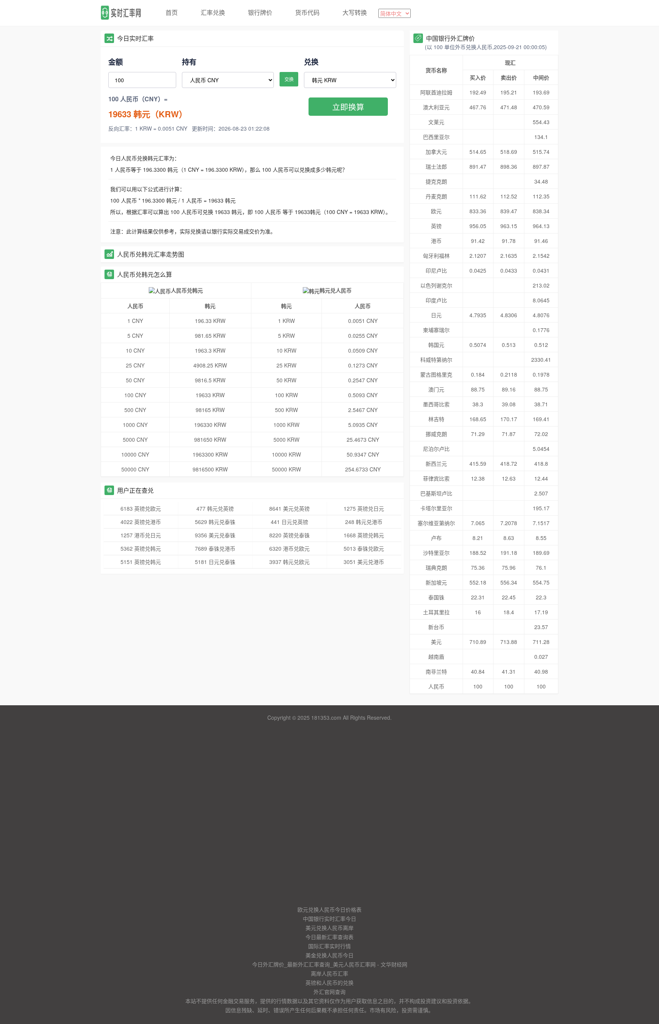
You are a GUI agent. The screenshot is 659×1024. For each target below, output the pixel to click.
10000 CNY (135, 454)
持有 (189, 61)
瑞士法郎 (436, 166)
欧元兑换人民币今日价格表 (329, 909)
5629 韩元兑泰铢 (215, 522)
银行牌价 (260, 12)
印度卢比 (436, 300)
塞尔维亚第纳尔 (436, 523)
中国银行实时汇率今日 (329, 918)
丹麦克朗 (436, 196)
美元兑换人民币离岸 (329, 927)
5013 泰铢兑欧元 (364, 548)
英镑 (436, 226)
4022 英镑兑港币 (141, 522)
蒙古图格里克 (436, 374)
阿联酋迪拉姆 (436, 92)
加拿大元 (436, 151)
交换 (289, 79)
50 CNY (135, 380)
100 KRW (286, 395)
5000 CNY (135, 439)
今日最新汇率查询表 (329, 937)
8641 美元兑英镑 (289, 508)
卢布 (436, 538)
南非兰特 (436, 671)
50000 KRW (286, 469)
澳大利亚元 (436, 107)
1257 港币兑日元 (141, 535)
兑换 (311, 61)
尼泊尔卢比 (436, 448)
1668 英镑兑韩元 (364, 535)
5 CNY (135, 335)
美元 (436, 641)
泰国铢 (436, 597)
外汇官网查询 (329, 991)
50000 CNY (135, 469)
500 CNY (135, 410)
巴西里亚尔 (436, 137)
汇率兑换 (213, 12)
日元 (436, 315)
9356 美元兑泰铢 (215, 535)
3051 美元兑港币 (364, 562)
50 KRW (286, 380)
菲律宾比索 (436, 478)
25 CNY (135, 365)
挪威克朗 (436, 434)
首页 (172, 12)
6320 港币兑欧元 (289, 548)
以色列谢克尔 (436, 285)
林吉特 (436, 419)
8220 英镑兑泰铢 (289, 535)
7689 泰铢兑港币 (215, 548)
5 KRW (286, 335)
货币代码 (307, 12)
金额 (115, 61)
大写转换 (354, 12)
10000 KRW (286, 454)
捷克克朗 (436, 181)
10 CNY (135, 350)
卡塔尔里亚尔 (436, 508)
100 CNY (135, 395)
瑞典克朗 (436, 567)
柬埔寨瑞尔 (436, 330)
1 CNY (135, 320)
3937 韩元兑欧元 (289, 562)
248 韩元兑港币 (364, 522)
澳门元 (436, 389)
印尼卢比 (436, 270)
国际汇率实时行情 (329, 946)
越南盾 (436, 656)
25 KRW (286, 365)
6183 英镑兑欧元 (141, 508)
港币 (436, 240)
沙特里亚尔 (436, 552)
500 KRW (286, 410)
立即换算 (348, 106)
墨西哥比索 (436, 404)
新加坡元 (436, 582)
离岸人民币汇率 (329, 973)
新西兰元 (436, 463)
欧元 (436, 211)
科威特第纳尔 (436, 359)
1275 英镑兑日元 (364, 508)
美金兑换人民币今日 (329, 955)
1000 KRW (286, 424)
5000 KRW (286, 439)
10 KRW (286, 350)
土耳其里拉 (436, 612)
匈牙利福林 (436, 255)
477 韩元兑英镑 (215, 508)
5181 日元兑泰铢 (215, 562)
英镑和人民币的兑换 (329, 982)
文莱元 (436, 122)
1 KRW (286, 320)
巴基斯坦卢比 (436, 493)
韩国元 (436, 344)
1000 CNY (135, 424)
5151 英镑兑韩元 (141, 562)
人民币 (436, 686)
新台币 (436, 627)
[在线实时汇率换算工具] (123, 13)
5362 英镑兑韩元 (141, 548)
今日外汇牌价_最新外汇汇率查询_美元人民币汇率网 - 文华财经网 (329, 964)
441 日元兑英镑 (289, 522)
